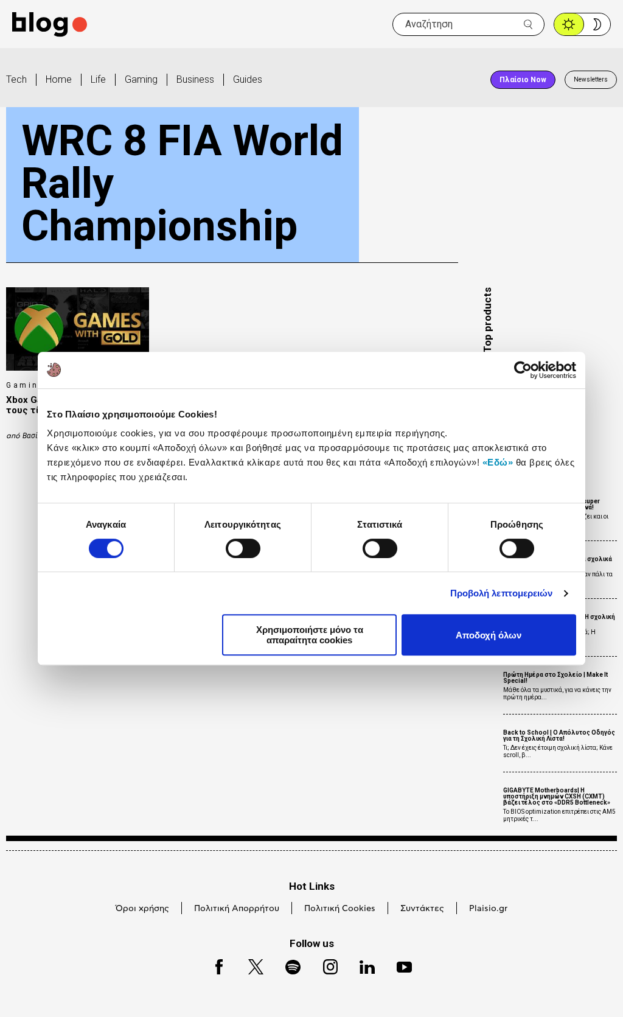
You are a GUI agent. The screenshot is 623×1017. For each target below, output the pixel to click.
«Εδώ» (497, 462)
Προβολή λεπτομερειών (501, 593)
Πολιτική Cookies (339, 908)
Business (195, 79)
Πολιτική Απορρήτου (236, 908)
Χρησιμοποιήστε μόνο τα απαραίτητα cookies (309, 634)
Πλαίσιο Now (522, 79)
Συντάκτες (422, 908)
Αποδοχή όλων (488, 635)
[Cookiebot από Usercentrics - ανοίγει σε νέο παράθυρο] (523, 370)
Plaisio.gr (488, 908)
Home (59, 79)
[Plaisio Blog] (49, 24)
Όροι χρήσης (142, 908)
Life (98, 79)
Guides (247, 79)
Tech (16, 79)
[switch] (243, 548)
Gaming (141, 79)
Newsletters (591, 79)
